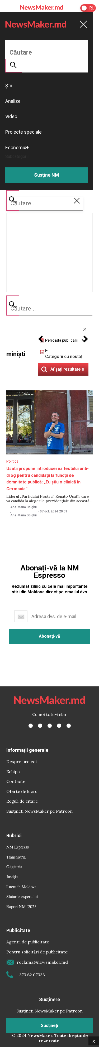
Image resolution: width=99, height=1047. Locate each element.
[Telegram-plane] (69, 726)
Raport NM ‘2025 (21, 906)
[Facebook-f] (31, 726)
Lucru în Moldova (21, 886)
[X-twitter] (40, 726)
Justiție (12, 876)
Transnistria (16, 857)
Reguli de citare (22, 801)
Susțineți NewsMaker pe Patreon (39, 811)
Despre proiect (21, 761)
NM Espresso (17, 847)
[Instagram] (50, 726)
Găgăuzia (14, 866)
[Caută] (12, 305)
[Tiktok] (59, 726)
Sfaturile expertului (22, 896)
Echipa (13, 771)
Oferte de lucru (21, 791)
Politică (12, 461)
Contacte (15, 781)
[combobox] (49, 309)
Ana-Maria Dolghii (23, 507)
